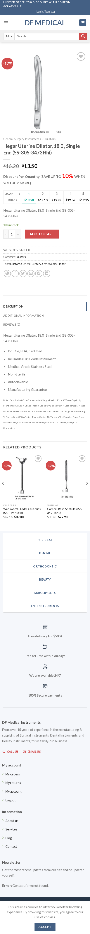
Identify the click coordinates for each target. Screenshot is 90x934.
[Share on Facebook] (15, 273)
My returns (13, 783)
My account (13, 791)
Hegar (62, 264)
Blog (8, 838)
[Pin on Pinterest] (38, 273)
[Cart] (83, 22)
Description (13, 306)
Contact (11, 846)
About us (11, 821)
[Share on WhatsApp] (7, 273)
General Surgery (31, 264)
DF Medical (45, 22)
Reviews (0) (11, 324)
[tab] (45, 306)
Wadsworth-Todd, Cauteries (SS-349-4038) (22, 511)
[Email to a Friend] (31, 273)
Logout (10, 800)
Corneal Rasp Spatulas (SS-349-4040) (65, 511)
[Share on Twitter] (23, 273)
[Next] (87, 492)
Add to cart (41, 234)
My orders (12, 774)
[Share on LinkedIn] (46, 273)
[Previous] (3, 492)
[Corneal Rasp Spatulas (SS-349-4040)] (67, 478)
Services (11, 829)
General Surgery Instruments (22, 139)
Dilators (50, 139)
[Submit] (83, 36)
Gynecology (49, 264)
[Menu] (6, 22)
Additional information (23, 315)
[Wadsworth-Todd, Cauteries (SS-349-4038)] (23, 478)
